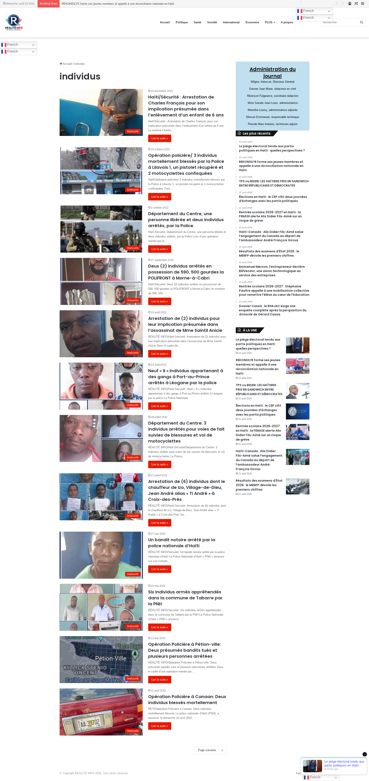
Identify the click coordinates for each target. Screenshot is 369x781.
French (308, 11)
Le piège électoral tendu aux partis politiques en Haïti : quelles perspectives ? (258, 344)
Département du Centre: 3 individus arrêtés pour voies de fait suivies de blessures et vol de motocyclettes (186, 432)
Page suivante (207, 750)
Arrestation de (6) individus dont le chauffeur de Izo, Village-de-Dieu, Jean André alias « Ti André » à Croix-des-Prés (186, 490)
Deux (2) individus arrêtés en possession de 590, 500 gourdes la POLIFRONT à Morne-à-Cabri (186, 272)
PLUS (268, 22)
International (231, 22)
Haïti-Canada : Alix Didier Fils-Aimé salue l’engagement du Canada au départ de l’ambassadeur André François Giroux (259, 460)
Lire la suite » (159, 138)
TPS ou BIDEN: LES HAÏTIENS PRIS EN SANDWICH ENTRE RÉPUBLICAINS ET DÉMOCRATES (259, 389)
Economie (252, 22)
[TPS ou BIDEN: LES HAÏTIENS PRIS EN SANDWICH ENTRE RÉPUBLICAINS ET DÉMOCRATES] (297, 391)
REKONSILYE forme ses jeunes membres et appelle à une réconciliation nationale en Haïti (258, 367)
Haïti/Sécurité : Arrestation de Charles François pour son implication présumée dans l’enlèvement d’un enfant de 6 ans (186, 106)
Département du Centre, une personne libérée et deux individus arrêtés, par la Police (186, 220)
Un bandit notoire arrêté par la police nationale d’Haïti (181, 543)
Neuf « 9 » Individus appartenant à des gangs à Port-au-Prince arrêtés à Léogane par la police (185, 377)
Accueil (165, 22)
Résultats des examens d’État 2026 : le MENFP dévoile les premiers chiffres (259, 485)
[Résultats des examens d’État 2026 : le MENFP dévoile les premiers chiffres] (297, 486)
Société (212, 22)
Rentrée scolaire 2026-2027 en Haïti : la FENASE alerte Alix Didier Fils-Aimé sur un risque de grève (258, 433)
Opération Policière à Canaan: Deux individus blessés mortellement (187, 700)
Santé (197, 22)
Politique (182, 22)
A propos (287, 22)
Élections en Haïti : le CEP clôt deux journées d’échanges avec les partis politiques (258, 410)
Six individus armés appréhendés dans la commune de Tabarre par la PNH (185, 598)
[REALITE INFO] (13, 22)
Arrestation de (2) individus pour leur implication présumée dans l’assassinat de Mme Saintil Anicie (185, 324)
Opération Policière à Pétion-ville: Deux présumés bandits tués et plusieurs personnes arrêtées (184, 650)
